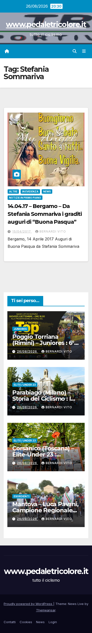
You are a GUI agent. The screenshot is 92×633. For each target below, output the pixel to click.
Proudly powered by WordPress (28, 604)
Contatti (10, 622)
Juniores (20, 328)
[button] (75, 51)
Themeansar (45, 610)
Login (53, 622)
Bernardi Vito (52, 231)
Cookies (26, 622)
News (47, 191)
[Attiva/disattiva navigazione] (84, 51)
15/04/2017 (22, 231)
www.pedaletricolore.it (46, 24)
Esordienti (21, 496)
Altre (13, 191)
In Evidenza (30, 191)
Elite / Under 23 (25, 384)
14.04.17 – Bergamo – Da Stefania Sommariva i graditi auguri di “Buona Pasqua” (45, 214)
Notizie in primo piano (25, 197)
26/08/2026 (27, 351)
